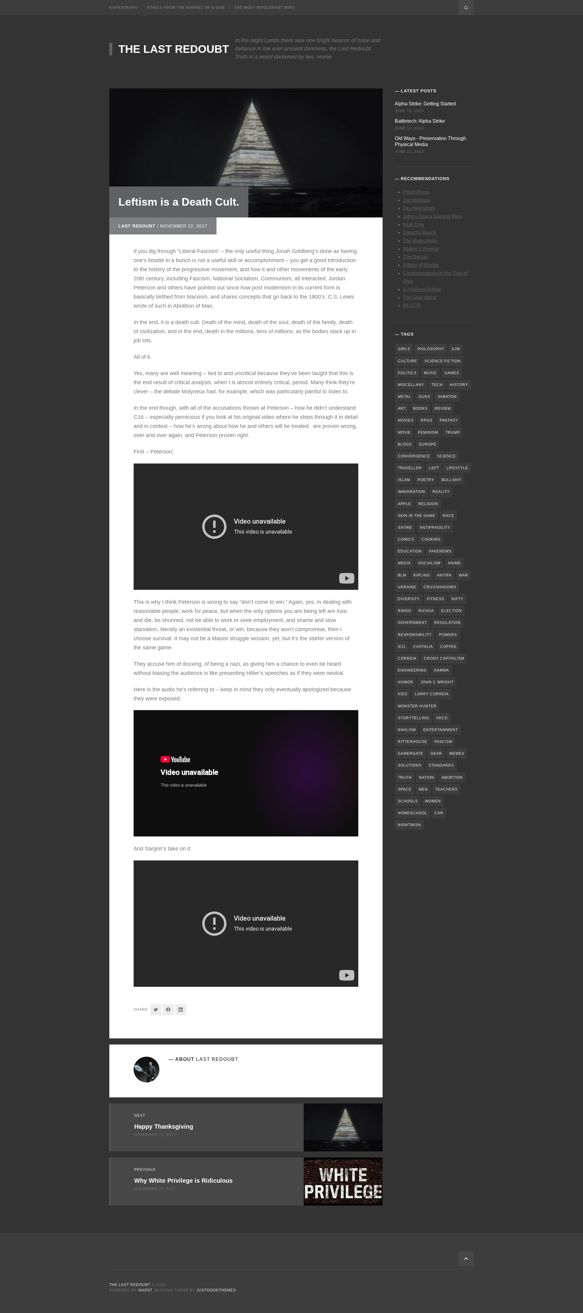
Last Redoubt (136, 226)
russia (426, 611)
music (430, 373)
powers (448, 635)
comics (406, 539)
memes (456, 753)
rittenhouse (412, 742)
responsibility (415, 635)
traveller (410, 468)
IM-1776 (412, 305)
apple (404, 504)
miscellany (411, 385)
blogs (405, 444)
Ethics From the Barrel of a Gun (186, 7)
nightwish (409, 825)
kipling (422, 575)
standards (441, 765)
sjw (456, 349)
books (420, 408)
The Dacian (415, 256)
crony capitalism (444, 658)
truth (405, 777)
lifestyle (457, 468)
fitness (435, 599)
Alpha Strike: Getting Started (425, 103)
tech (437, 385)
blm (402, 575)
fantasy (449, 420)
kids (402, 694)
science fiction (442, 361)
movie (404, 432)
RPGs (426, 420)
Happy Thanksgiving (163, 1126)
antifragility (435, 527)
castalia (423, 647)
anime (454, 563)
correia (407, 658)
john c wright (437, 682)
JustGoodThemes (216, 1290)
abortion (452, 777)
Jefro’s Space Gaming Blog (432, 216)
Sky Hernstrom (419, 208)
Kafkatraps (123, 7)
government (412, 623)
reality (441, 492)
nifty (457, 599)
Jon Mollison (416, 200)
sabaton (447, 397)
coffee (448, 647)
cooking (431, 539)
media (404, 563)
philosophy (431, 349)
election (451, 611)
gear (436, 753)
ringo (404, 611)
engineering (412, 670)
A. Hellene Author (422, 289)
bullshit (452, 480)
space (404, 789)
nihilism (407, 730)
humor (405, 682)
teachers (446, 789)
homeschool (412, 813)
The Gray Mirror (420, 297)
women (433, 801)
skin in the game (416, 516)
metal (404, 397)
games (452, 373)
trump (452, 432)
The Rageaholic (420, 240)
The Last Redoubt (173, 49)
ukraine (407, 587)
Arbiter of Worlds (421, 265)
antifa (444, 575)
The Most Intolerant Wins (264, 7)
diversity (409, 599)
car (439, 813)
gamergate (410, 753)
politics (407, 373)
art (402, 408)
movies (406, 420)
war (463, 575)
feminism (428, 432)
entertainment (440, 730)
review (443, 408)
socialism (429, 563)
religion (428, 504)
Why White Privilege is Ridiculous (183, 1180)
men (423, 789)
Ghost (145, 1290)
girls (404, 349)
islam (404, 480)
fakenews (440, 551)
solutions (409, 765)
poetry (426, 480)
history (459, 385)
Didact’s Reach (419, 232)
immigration (411, 492)
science (446, 456)
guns (424, 397)
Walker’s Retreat (421, 248)
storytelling (413, 718)
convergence (414, 456)
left (434, 468)
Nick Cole (413, 224)
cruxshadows (440, 587)
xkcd (442, 718)
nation (426, 777)
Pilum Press (416, 192)
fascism (443, 742)
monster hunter (417, 706)
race (448, 516)
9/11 (402, 647)
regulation (447, 623)
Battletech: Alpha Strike (420, 121)
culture (407, 361)
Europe (427, 444)
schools (408, 801)
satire (405, 527)
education (410, 551)
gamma (441, 670)
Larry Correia (432, 694)
